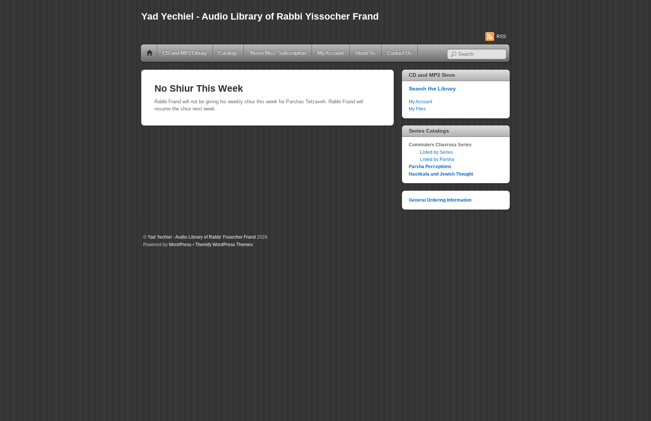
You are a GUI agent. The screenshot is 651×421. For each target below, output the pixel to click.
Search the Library (432, 89)
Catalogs (228, 53)
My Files (417, 108)
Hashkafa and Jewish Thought (441, 173)
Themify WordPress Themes (224, 244)
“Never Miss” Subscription (277, 53)
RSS (501, 36)
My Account (331, 53)
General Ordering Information (440, 199)
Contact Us (399, 53)
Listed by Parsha (437, 159)
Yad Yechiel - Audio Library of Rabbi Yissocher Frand (202, 236)
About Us (365, 53)
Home (149, 53)
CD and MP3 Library (185, 53)
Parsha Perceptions (430, 166)
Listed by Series (436, 152)
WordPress (180, 244)
